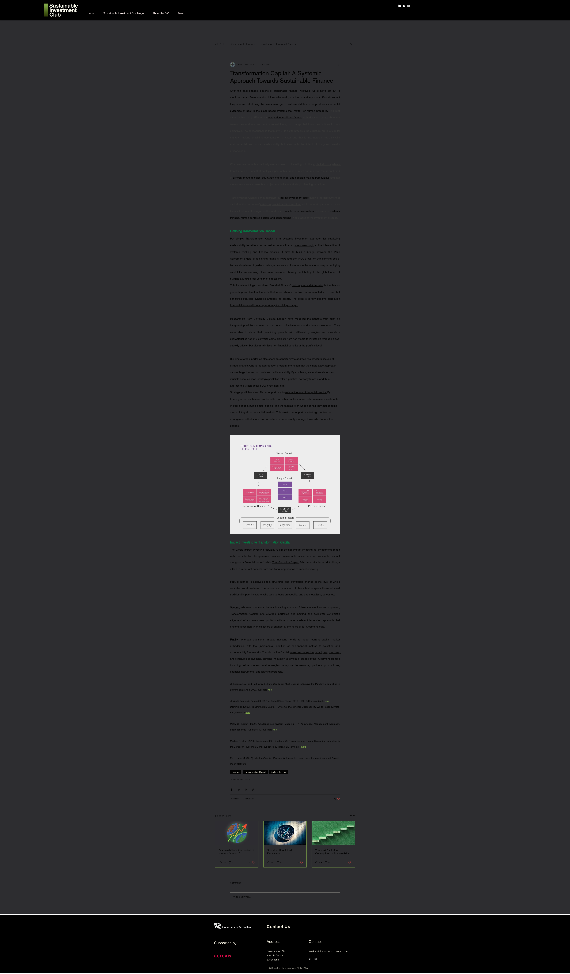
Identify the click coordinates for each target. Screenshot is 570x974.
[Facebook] (404, 5)
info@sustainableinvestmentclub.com (328, 951)
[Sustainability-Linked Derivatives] (285, 833)
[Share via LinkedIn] (246, 789)
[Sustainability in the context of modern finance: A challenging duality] (236, 833)
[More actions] (338, 64)
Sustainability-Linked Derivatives (279, 852)
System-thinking (278, 772)
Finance (236, 772)
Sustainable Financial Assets (279, 44)
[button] (351, 44)
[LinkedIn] (399, 5)
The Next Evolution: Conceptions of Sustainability (332, 852)
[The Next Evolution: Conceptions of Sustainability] (333, 833)
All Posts (220, 44)
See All (351, 815)
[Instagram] (408, 5)
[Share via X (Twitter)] (238, 789)
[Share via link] (253, 789)
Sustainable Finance (243, 44)
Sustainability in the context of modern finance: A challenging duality (236, 852)
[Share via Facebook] (231, 789)
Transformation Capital (255, 772)
